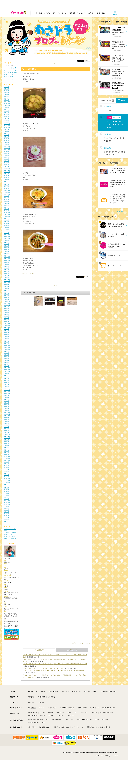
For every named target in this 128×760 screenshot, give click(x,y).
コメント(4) (25, 273)
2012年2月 (6, 408)
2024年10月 (7, 127)
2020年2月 (6, 231)
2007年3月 (6, 517)
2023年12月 (7, 146)
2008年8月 (6, 486)
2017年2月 (6, 297)
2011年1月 (6, 432)
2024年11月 (7, 125)
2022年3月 (6, 184)
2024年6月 (6, 135)
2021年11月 (7, 192)
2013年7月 (6, 377)
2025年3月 (6, 118)
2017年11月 (7, 281)
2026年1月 (6, 99)
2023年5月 (6, 159)
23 (10, 74)
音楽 (53, 13)
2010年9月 (6, 439)
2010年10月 (7, 438)
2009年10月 (7, 460)
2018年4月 (6, 271)
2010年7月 (6, 443)
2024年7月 (6, 133)
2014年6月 (6, 356)
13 (4, 72)
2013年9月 (6, 373)
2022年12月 (7, 168)
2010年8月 (6, 441)
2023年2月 (6, 164)
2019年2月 (6, 253)
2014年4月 (6, 360)
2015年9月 (6, 329)
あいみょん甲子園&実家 (10, 536)
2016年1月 (6, 321)
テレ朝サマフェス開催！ (10, 538)
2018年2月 (6, 275)
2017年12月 (7, 279)
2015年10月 (7, 327)
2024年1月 (6, 144)
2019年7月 (6, 244)
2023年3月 (6, 162)
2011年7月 (6, 421)
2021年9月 (6, 196)
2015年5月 (6, 336)
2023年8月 (6, 153)
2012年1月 (6, 410)
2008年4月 (6, 493)
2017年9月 (6, 284)
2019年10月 (7, 238)
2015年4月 (6, 338)
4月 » (13, 79)
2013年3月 (6, 384)
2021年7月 (6, 199)
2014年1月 (6, 366)
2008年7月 (6, 487)
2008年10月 (7, 482)
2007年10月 (7, 504)
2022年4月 (6, 183)
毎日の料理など (30, 69)
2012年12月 (7, 390)
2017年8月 (6, 286)
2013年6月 (6, 378)
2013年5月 (6, 380)
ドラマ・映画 (38, 13)
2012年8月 (6, 397)
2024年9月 (6, 129)
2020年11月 (7, 214)
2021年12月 (7, 190)
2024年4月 (6, 138)
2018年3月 (6, 273)
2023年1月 (6, 166)
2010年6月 (6, 445)
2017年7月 (6, 288)
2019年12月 (7, 234)
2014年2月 (6, 364)
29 (8, 77)
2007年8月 (6, 508)
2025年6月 (6, 112)
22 (8, 74)
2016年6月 (6, 312)
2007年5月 (6, 513)
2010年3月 (6, 450)
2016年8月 (6, 308)
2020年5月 (6, 225)
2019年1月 (6, 255)
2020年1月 (6, 233)
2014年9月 (6, 351)
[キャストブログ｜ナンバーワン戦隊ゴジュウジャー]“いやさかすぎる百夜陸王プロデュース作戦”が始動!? (53, 670)
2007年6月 (6, 512)
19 (15, 72)
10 (12, 70)
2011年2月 (6, 430)
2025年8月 (6, 109)
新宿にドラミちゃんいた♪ (10, 530)
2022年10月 (7, 172)
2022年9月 (6, 173)
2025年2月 (6, 120)
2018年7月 (6, 266)
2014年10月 (7, 349)
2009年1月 (6, 476)
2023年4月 (6, 161)
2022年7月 (6, 177)
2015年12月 (7, 323)
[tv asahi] (18, 13)
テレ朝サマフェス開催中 (10, 532)
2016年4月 (6, 316)
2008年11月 (7, 480)
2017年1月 (6, 299)
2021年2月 (6, 209)
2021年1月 (6, 210)
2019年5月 (6, 247)
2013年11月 (7, 369)
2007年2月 (6, 519)
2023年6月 (6, 157)
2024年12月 (7, 124)
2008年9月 (6, 484)
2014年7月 (6, 355)
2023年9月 (6, 151)
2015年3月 (6, 340)
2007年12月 (7, 500)
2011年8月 (6, 419)
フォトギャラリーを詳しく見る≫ (79, 643)
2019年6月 (6, 245)
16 (10, 72)
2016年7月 (6, 310)
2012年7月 (6, 399)
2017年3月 (6, 295)
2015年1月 (6, 343)
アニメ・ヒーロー (62, 13)
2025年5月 (6, 114)
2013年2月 (6, 386)
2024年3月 (6, 140)
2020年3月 (6, 229)
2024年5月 (6, 136)
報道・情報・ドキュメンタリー (77, 13)
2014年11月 (7, 347)
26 (15, 74)
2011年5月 (6, 425)
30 (10, 77)
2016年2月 (6, 319)
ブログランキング (72, 650)
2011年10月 (7, 415)
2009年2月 (6, 475)
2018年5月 (6, 269)
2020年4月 (6, 227)
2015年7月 (6, 332)
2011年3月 (6, 428)
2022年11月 (7, 170)
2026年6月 (6, 90)
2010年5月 (6, 447)
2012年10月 (7, 393)
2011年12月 (7, 412)
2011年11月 (7, 414)
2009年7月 (6, 465)
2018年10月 (7, 260)
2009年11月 (7, 458)
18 (14, 72)
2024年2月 (6, 142)
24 (12, 74)
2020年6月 (6, 223)
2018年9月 (6, 262)
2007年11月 (7, 502)
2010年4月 (6, 449)
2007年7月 (6, 510)
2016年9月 (6, 306)
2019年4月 (6, 249)
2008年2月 (6, 497)
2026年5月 (6, 92)
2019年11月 (7, 236)
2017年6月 (6, 290)
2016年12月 (7, 301)
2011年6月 (6, 423)
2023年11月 (7, 148)
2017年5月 (6, 292)
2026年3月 (6, 96)
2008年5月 (6, 491)
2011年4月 (6, 427)
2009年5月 (6, 469)
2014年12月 (7, 345)
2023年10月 (7, 149)
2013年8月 (6, 375)
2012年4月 (6, 404)
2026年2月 (6, 98)
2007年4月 (6, 515)
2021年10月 (7, 194)
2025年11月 (7, 103)
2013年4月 (6, 382)
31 (12, 77)
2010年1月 (6, 454)
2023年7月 (6, 155)
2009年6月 (6, 467)
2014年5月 (6, 358)
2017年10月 (7, 282)
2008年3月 (6, 495)
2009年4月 (6, 471)
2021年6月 (6, 201)
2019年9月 (6, 240)
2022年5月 (6, 181)
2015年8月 (6, 330)
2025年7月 (6, 111)
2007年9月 (6, 506)
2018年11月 (7, 258)
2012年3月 (6, 406)
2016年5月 (6, 314)
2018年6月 (6, 268)
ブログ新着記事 (39, 650)
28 (6, 77)
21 (6, 74)
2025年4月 (6, 116)
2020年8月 (6, 220)
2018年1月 (6, 277)
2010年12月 (7, 434)
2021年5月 (6, 203)
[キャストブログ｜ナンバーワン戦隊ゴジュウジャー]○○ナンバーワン (43, 668)
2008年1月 (6, 499)
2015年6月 (6, 334)
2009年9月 (6, 462)
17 (12, 72)
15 (8, 72)
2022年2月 (6, 186)
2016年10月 (7, 305)
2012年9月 (6, 395)
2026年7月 (6, 88)
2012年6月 (6, 401)
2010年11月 (7, 436)
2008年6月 (6, 489)
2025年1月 (6, 122)
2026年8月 (6, 87)
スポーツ (90, 13)
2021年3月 (6, 207)
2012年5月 (6, 402)
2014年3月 (6, 362)
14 (6, 72)
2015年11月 (7, 325)
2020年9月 (6, 218)
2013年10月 (7, 371)
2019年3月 (6, 251)
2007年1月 (6, 521)
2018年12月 (7, 257)
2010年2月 (6, 452)
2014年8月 (6, 353)
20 (4, 74)
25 (14, 74)
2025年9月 (6, 107)
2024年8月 (6, 131)
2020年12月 (7, 212)
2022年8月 (6, 175)
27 (4, 77)
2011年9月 (6, 417)
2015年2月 (6, 341)
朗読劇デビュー (8, 534)
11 (14, 70)
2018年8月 (6, 264)
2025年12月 (7, 101)
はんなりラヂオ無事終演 (10, 529)
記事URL (31, 273)
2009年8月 (6, 463)
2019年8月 (6, 242)
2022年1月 (6, 188)
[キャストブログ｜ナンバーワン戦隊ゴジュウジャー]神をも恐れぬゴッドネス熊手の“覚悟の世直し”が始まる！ (55, 664)
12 (15, 70)
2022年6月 (6, 179)
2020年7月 (6, 221)
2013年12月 (7, 367)
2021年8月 (6, 197)
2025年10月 (7, 105)
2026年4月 (6, 94)
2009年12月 (7, 456)
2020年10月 (7, 216)
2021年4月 (6, 205)
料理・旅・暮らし (100, 13)
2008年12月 (7, 478)
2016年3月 (6, 318)
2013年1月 (6, 388)
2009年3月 (6, 473)
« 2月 (7, 79)
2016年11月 (7, 303)
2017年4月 (6, 293)
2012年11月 (7, 391)
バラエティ (47, 13)
